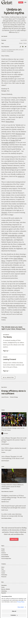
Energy (3, 548)
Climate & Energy (14, 397)
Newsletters (4, 585)
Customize (13, 615)
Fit (12, 206)
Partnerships (4, 574)
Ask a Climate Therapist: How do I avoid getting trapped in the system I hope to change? (13, 440)
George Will (14, 140)
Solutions (3, 552)
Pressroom (3, 576)
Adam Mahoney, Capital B (7, 491)
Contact (3, 570)
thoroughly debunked (8, 142)
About (2, 567)
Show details (21, 607)
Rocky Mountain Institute (9, 167)
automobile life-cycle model (16, 235)
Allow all (14, 611)
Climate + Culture (23, 43)
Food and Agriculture (6, 558)
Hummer (4, 212)
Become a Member (5, 589)
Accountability (4, 554)
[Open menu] (25, 2)
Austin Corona (4, 510)
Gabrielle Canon (5, 501)
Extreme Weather (5, 556)
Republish (3, 592)
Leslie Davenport (5, 444)
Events (2, 587)
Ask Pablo (4, 233)
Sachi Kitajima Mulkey (6, 518)
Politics (3, 550)
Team (2, 569)
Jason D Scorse (4, 397)
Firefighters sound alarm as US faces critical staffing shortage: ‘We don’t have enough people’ (13, 497)
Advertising (4, 591)
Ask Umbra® (4, 36)
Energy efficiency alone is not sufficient (13, 392)
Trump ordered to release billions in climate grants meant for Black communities (12, 486)
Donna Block (10, 121)
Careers (3, 572)
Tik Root (6, 433)
